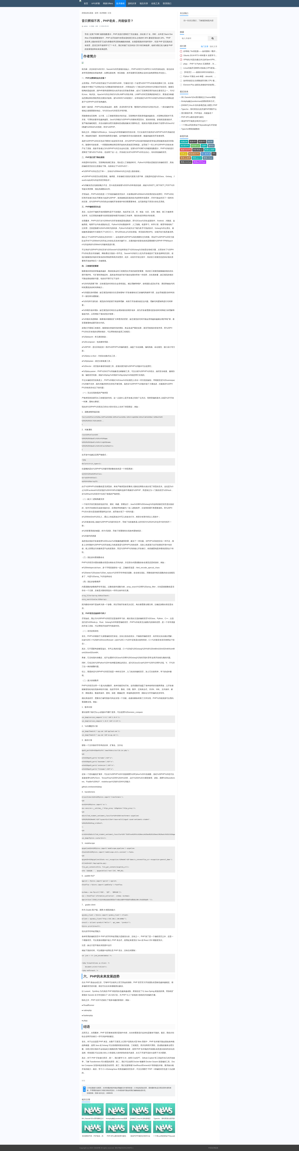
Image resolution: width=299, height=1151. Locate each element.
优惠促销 (184, 142)
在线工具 (155, 3)
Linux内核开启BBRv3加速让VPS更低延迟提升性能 (204, 68)
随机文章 (213, 46)
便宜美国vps (198, 150)
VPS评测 (95, 3)
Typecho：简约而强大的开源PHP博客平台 (199, 109)
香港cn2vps (208, 158)
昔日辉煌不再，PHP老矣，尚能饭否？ (197, 113)
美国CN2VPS (186, 150)
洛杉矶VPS (185, 146)
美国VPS (202, 142)
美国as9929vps (199, 162)
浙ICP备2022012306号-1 (124, 1148)
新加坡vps (195, 146)
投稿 (96, 1093)
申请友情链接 (213, 1148)
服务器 (211, 146)
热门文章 (204, 46)
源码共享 (132, 3)
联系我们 (167, 3)
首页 (86, 3)
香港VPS (193, 142)
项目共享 (144, 3)
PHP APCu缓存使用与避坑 (192, 117)
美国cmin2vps (186, 162)
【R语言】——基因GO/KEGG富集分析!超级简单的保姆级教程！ (210, 72)
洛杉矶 (210, 142)
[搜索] (212, 38)
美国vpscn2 (196, 158)
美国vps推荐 (210, 150)
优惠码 (204, 146)
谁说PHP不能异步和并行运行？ (194, 121)
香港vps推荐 (185, 158)
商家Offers (108, 3)
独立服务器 (205, 154)
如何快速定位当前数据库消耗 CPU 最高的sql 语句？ (205, 81)
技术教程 (120, 3)
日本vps (184, 154)
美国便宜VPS (194, 154)
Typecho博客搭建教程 (190, 129)
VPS (214, 154)
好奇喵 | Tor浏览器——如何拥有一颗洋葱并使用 (203, 51)
